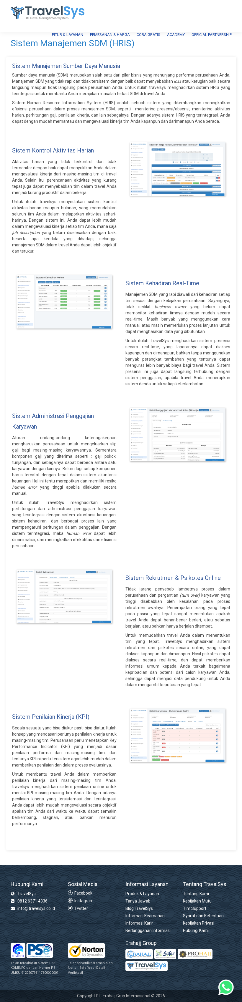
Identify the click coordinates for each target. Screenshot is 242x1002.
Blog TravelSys (139, 908)
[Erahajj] (139, 954)
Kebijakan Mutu (197, 901)
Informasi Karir (139, 923)
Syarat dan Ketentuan (203, 915)
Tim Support (194, 908)
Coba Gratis (148, 34)
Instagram (83, 900)
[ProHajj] (195, 954)
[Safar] (165, 954)
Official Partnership (212, 34)
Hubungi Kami (196, 930)
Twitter (80, 908)
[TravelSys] (146, 966)
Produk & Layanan (142, 893)
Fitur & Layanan (67, 34)
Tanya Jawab (138, 901)
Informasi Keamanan (145, 915)
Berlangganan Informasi (148, 930)
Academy (176, 34)
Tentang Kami (196, 893)
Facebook (82, 893)
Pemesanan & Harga (110, 34)
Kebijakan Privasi (198, 923)
